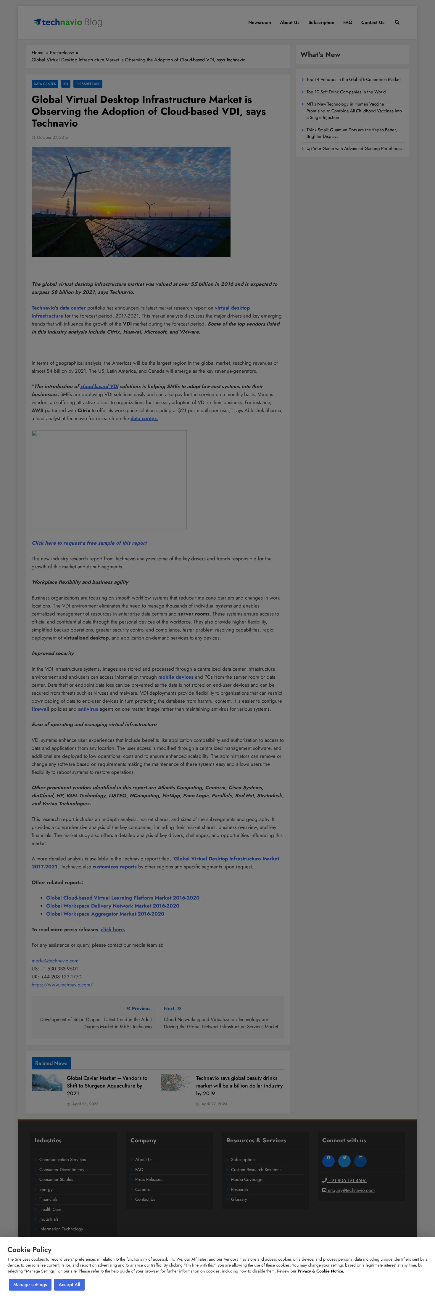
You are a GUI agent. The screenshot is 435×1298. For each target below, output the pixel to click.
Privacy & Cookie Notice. (321, 1271)
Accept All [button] (69, 1284)
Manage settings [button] (30, 1284)
